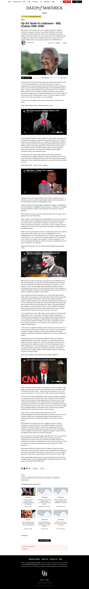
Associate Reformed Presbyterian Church (36, 477)
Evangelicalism (56, 477)
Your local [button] (35, 1)
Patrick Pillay (31, 42)
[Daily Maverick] (44, 8)
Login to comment (44, 540)
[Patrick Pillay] (23, 43)
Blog (60, 559)
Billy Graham (48, 477)
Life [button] (41, 1)
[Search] (61, 1)
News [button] (24, 1)
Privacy (42, 580)
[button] (58, 43)
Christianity (24, 477)
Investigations (17, 1)
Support (66, 1)
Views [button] (28, 1)
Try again (24, 549)
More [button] (53, 1)
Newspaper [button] (47, 1)
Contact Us (53, 559)
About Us (45, 559)
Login (77, 1)
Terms (47, 580)
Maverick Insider (34, 559)
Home (9, 1)
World (23, 475)
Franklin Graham (25, 480)
